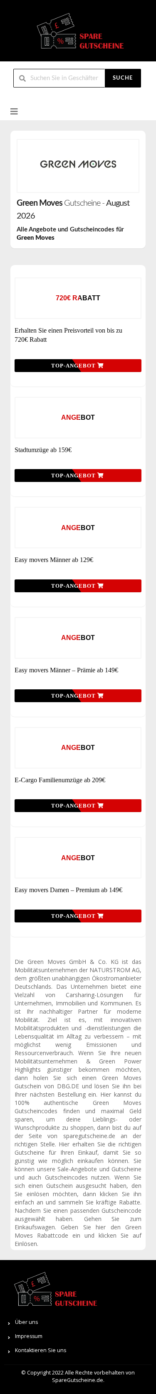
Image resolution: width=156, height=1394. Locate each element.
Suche (123, 78)
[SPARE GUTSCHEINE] (78, 34)
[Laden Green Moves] (78, 166)
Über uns (26, 1322)
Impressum (28, 1336)
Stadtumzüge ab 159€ (43, 449)
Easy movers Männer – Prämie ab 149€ (66, 670)
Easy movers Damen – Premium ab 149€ (68, 889)
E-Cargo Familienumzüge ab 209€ (60, 779)
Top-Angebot (74, 365)
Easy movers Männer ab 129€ (54, 559)
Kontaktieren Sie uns (40, 1350)
